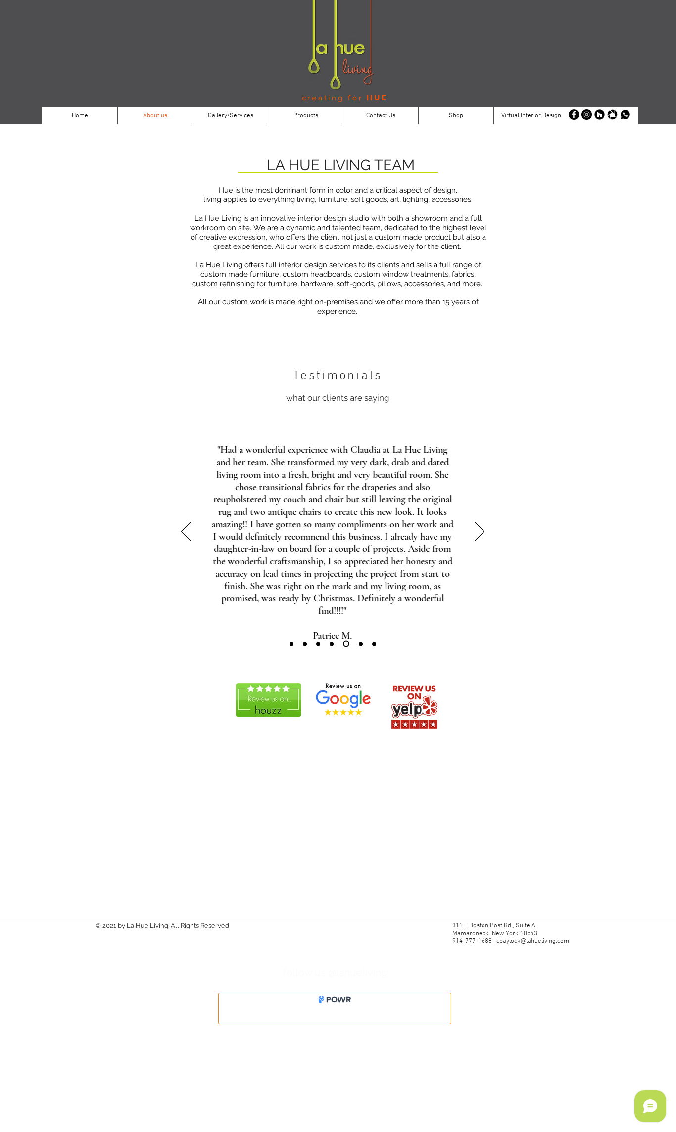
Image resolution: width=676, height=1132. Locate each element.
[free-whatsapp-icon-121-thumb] (625, 114)
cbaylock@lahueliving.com (532, 941)
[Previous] (186, 532)
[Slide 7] (374, 644)
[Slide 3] (305, 644)
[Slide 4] (332, 644)
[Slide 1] (291, 644)
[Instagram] (586, 114)
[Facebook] (574, 114)
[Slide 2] (318, 644)
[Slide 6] (361, 644)
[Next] (479, 532)
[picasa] (612, 114)
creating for (334, 98)
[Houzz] (599, 114)
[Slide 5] (346, 644)
